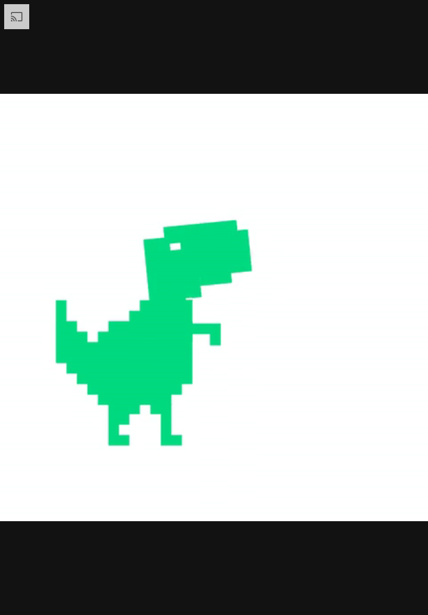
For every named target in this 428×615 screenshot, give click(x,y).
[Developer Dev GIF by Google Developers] (214, 307)
